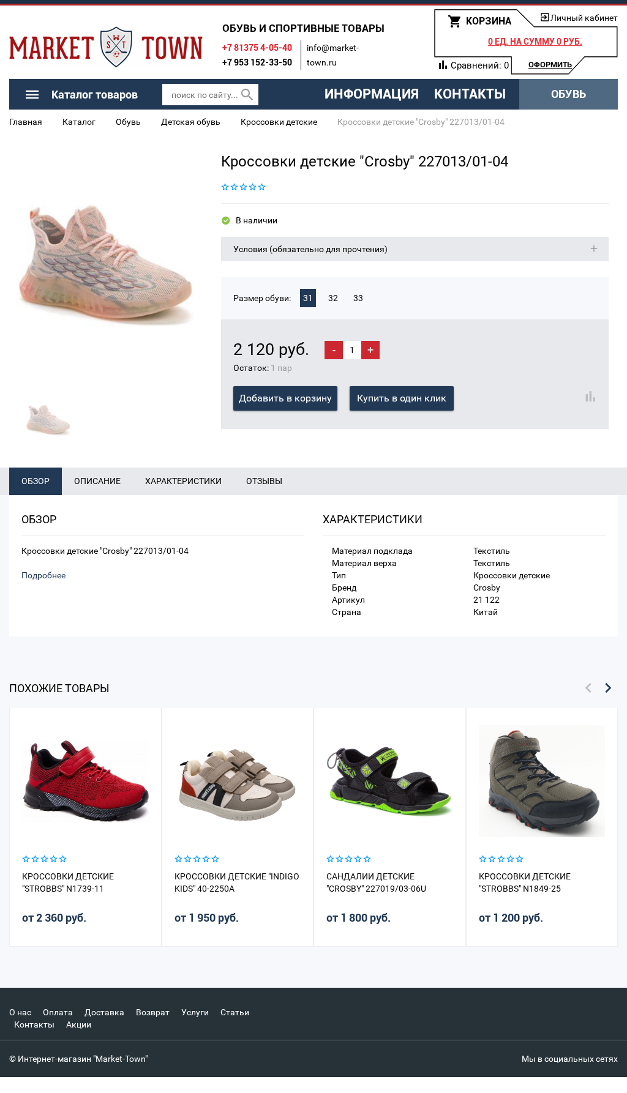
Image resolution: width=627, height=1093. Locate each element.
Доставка (104, 1012)
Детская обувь (190, 122)
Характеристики (183, 481)
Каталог (79, 122)
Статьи (234, 1012)
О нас (20, 1012)
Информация (372, 94)
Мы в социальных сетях (570, 1059)
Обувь (568, 94)
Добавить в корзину (285, 398)
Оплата (58, 1012)
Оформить (550, 64)
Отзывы (264, 481)
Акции (78, 1024)
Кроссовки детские (279, 122)
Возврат (153, 1012)
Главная (25, 122)
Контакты (470, 94)
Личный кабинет (584, 18)
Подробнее (43, 575)
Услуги (195, 1012)
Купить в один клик (401, 398)
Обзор (35, 481)
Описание (97, 481)
